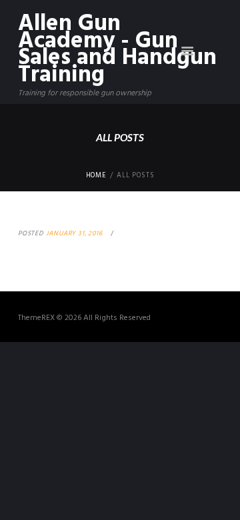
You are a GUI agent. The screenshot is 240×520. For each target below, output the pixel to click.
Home (96, 176)
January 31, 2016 (74, 233)
